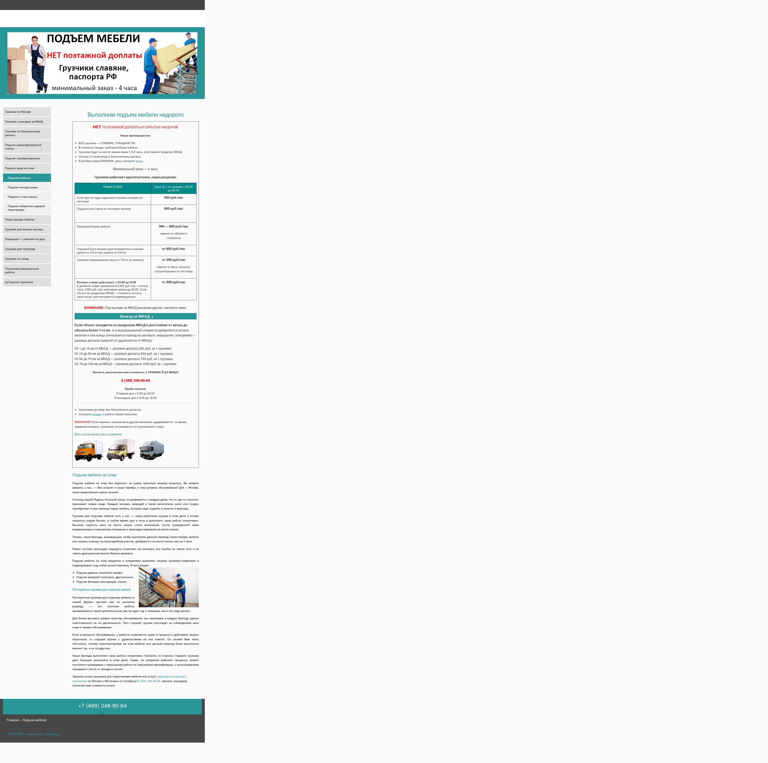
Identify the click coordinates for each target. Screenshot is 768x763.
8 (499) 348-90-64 (135, 380)
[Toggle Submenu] (45, 168)
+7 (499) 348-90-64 (102, 705)
